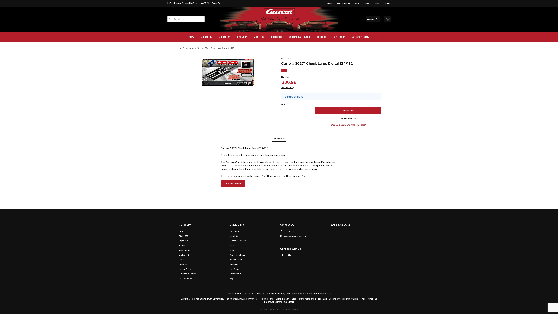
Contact (387, 3)
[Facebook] (282, 255)
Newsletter (234, 264)
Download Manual (233, 183)
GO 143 (182, 259)
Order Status (235, 274)
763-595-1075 (289, 231)
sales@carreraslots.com (295, 236)
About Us (234, 236)
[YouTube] (289, 255)
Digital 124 (183, 241)
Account (371, 19)
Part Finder (234, 231)
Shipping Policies (237, 255)
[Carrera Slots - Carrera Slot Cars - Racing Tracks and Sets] (279, 19)
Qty (283, 104)
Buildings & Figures (187, 274)
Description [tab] (279, 138)
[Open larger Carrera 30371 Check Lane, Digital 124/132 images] (228, 72)
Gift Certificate (343, 3)
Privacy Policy (236, 259)
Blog (232, 278)
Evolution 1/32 (185, 245)
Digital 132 (183, 236)
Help (377, 3)
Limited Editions (186, 269)
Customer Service (238, 241)
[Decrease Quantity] (284, 110)
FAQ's (368, 3)
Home (330, 3)
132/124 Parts (185, 250)
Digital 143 (183, 264)
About (358, 3)
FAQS (232, 245)
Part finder (234, 269)
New (181, 231)
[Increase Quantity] (296, 110)
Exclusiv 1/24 (185, 255)
